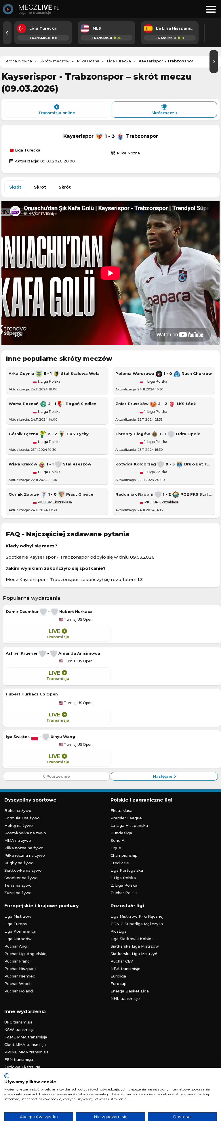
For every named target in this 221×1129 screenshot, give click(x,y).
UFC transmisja (18, 1022)
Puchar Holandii (19, 991)
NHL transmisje (125, 998)
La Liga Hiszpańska (129, 825)
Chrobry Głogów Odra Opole (157, 434)
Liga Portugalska (126, 870)
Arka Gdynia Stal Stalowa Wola (54, 373)
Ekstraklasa (121, 810)
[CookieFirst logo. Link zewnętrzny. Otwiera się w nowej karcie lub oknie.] (6, 1075)
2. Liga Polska (123, 885)
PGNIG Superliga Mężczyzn (136, 923)
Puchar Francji (17, 961)
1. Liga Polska (48, 381)
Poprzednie (57, 776)
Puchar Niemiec (19, 976)
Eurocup (118, 983)
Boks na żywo (17, 810)
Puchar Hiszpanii (20, 968)
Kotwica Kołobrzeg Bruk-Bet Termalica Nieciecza (163, 464)
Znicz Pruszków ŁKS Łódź (155, 403)
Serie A (117, 840)
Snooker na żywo (21, 877)
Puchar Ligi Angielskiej (25, 953)
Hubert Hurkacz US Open (32, 694)
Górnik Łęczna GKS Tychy (49, 434)
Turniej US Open (78, 620)
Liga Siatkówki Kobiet (131, 938)
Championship (124, 855)
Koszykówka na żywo (25, 833)
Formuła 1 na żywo (22, 818)
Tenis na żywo (18, 885)
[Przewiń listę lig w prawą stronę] (213, 61)
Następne (163, 776)
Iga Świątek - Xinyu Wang (40, 736)
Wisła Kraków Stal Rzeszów (50, 464)
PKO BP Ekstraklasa (54, 502)
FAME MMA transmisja (25, 1037)
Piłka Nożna (125, 153)
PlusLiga (118, 931)
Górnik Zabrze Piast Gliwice (51, 494)
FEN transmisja (18, 1059)
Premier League (126, 818)
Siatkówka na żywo (23, 870)
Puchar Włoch (18, 983)
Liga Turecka (27, 150)
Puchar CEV (121, 961)
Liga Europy (15, 923)
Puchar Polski (123, 892)
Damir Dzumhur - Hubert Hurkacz (49, 611)
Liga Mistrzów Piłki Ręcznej (136, 916)
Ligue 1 (116, 848)
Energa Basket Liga (129, 991)
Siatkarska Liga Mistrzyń (133, 953)
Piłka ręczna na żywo (24, 855)
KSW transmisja (19, 1029)
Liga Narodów (18, 938)
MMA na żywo (17, 840)
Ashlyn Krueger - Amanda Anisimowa (53, 653)
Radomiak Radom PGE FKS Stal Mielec (163, 494)
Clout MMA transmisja (25, 1044)
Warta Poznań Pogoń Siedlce (52, 403)
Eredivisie (119, 862)
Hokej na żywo (18, 825)
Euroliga (118, 976)
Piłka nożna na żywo (23, 848)
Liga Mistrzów (17, 916)
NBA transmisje (125, 968)
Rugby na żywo (19, 862)
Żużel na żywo (18, 892)
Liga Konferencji (20, 931)
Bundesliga (121, 833)
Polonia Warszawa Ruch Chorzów (163, 373)
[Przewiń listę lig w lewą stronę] (7, 32)
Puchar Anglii (16, 946)
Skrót (15, 187)
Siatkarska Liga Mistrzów (134, 946)
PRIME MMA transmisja (26, 1052)
